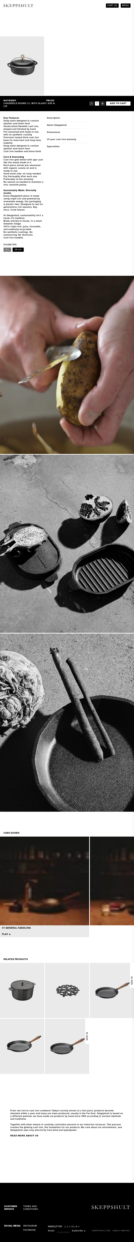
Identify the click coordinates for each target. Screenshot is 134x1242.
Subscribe (77, 1231)
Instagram (30, 1226)
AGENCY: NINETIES (121, 1231)
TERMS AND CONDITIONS (30, 1207)
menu (125, 6)
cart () (112, 6)
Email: (51, 1231)
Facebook (29, 1230)
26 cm (18, 250)
